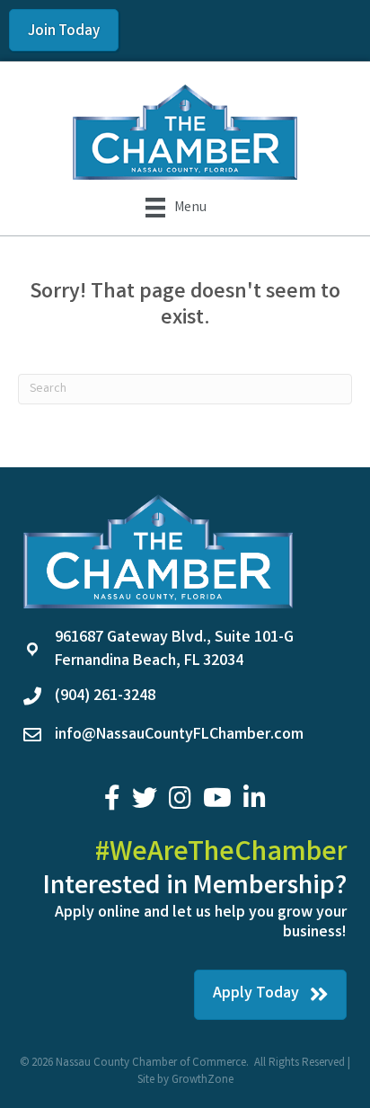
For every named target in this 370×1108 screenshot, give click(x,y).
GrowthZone (202, 1080)
